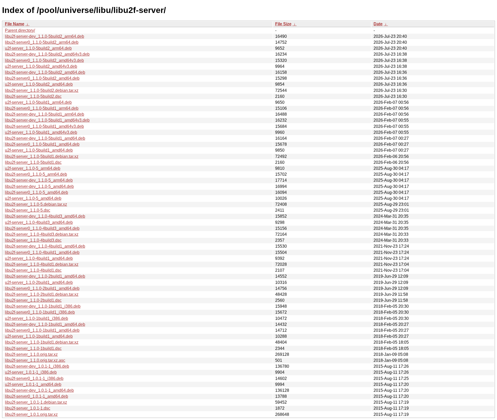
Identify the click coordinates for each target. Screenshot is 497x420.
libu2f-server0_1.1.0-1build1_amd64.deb (42, 330)
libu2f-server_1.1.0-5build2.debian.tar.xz (41, 90)
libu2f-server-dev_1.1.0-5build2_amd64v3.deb (47, 54)
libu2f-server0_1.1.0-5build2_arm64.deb (41, 42)
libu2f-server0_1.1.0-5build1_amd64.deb (42, 144)
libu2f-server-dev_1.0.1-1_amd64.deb (39, 390)
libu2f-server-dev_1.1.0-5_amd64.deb (39, 186)
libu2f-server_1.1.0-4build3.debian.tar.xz (41, 234)
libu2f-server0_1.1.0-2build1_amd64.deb (42, 288)
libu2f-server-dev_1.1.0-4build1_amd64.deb (45, 246)
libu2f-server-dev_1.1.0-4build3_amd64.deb (45, 216)
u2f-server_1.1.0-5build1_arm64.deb (38, 102)
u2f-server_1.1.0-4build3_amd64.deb (39, 222)
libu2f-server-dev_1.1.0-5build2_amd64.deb (45, 72)
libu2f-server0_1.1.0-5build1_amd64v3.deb (44, 126)
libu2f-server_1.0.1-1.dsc (27, 408)
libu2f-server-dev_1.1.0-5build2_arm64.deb (44, 36)
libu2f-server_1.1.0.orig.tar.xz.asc (35, 360)
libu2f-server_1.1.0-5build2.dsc (33, 96)
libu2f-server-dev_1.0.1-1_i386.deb (37, 366)
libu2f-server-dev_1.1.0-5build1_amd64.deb (45, 138)
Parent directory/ (20, 30)
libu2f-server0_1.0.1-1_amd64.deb (36, 396)
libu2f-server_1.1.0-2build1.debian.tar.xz (41, 294)
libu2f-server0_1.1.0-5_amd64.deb (36, 192)
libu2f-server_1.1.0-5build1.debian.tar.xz (41, 156)
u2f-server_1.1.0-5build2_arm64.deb (38, 48)
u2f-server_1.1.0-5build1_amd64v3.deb (41, 132)
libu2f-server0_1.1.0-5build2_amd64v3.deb (44, 60)
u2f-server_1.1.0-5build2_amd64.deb (39, 84)
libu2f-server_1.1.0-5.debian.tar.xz (36, 204)
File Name (14, 24)
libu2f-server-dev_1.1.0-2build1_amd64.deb (45, 276)
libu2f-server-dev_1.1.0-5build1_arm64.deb (44, 114)
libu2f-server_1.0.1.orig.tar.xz (31, 414)
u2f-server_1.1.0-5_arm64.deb (32, 168)
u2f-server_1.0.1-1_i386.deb (31, 372)
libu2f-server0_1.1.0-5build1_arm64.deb (41, 108)
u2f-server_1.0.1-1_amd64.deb (33, 384)
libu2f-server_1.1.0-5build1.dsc (33, 162)
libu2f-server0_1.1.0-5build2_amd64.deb (42, 78)
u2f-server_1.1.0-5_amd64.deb (33, 198)
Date (378, 24)
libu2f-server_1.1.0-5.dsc (27, 210)
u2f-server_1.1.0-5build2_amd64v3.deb (41, 66)
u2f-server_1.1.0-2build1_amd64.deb (39, 282)
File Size (283, 24)
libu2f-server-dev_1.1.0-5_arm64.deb (39, 180)
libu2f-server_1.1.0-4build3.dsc (33, 240)
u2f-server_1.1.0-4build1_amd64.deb (39, 258)
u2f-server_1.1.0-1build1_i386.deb (36, 318)
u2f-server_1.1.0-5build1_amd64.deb (39, 150)
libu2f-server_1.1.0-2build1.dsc (33, 300)
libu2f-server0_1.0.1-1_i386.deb (34, 378)
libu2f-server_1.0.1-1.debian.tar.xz (36, 402)
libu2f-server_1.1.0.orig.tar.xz (31, 354)
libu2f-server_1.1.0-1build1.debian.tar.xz (41, 342)
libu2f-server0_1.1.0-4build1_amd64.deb (42, 252)
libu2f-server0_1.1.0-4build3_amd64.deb (42, 228)
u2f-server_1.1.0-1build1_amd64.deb (39, 336)
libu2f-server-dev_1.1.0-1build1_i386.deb (43, 306)
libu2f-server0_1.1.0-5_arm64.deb (36, 174)
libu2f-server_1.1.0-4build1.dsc (33, 270)
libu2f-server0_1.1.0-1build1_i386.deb (40, 312)
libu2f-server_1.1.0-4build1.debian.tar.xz (41, 264)
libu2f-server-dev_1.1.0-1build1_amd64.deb (45, 324)
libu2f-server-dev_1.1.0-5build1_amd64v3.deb (47, 120)
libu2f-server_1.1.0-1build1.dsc (33, 348)
